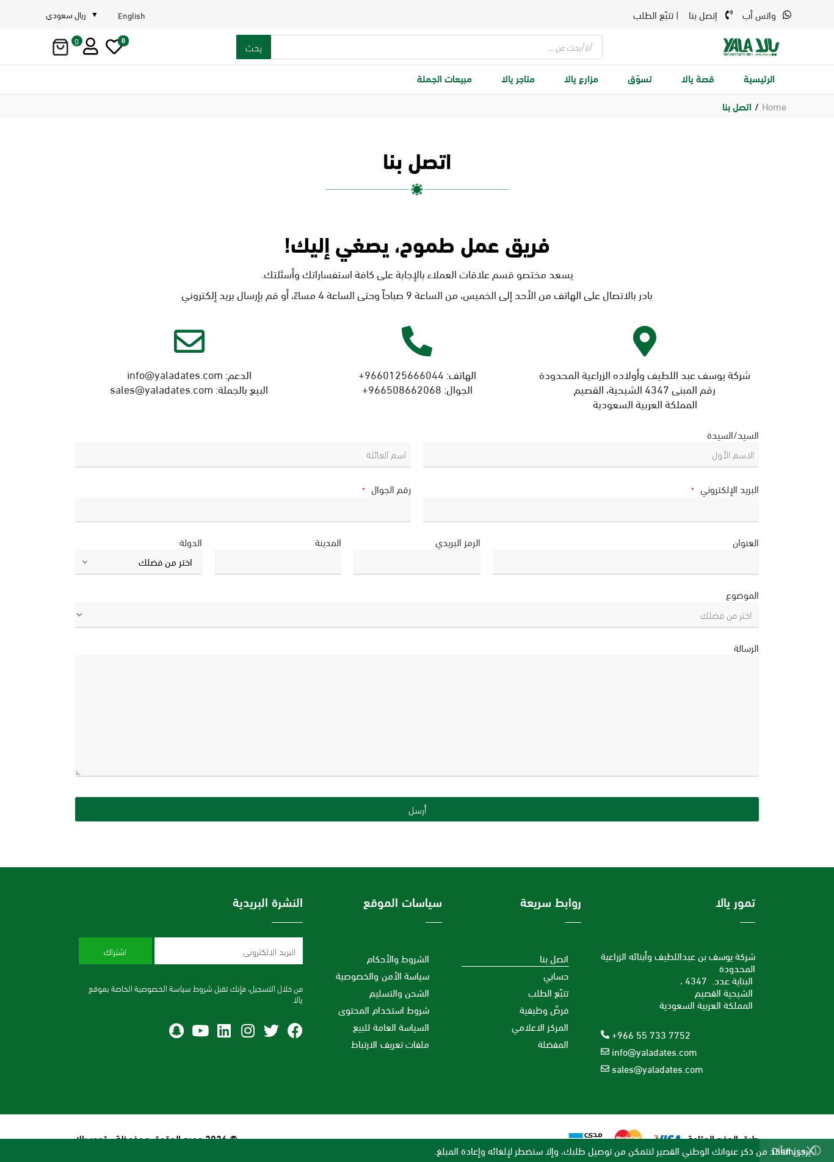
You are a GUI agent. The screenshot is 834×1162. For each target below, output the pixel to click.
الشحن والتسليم (399, 992)
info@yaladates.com (175, 374)
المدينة (328, 541)
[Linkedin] (223, 1030)
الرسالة (746, 647)
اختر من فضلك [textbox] (165, 561)
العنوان (746, 541)
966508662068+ (401, 388)
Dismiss (789, 1150)
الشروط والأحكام (398, 958)
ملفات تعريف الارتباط (390, 1043)
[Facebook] (295, 1030)
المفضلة (553, 1043)
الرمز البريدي (457, 541)
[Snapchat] (176, 1030)
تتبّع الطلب (548, 992)
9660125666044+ (401, 374)
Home (774, 106)
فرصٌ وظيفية (544, 1009)
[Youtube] (200, 1030)
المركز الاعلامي (540, 1026)
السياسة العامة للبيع (391, 1026)
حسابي (555, 975)
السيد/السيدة (733, 434)
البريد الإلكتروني (725, 489)
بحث (253, 47)
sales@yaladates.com (161, 388)
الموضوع (742, 594)
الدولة (190, 541)
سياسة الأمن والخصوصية (382, 975)
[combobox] (138, 562)
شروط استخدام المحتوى (383, 1009)
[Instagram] (247, 1030)
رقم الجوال (386, 489)
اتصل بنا (554, 958)
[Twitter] (271, 1030)
